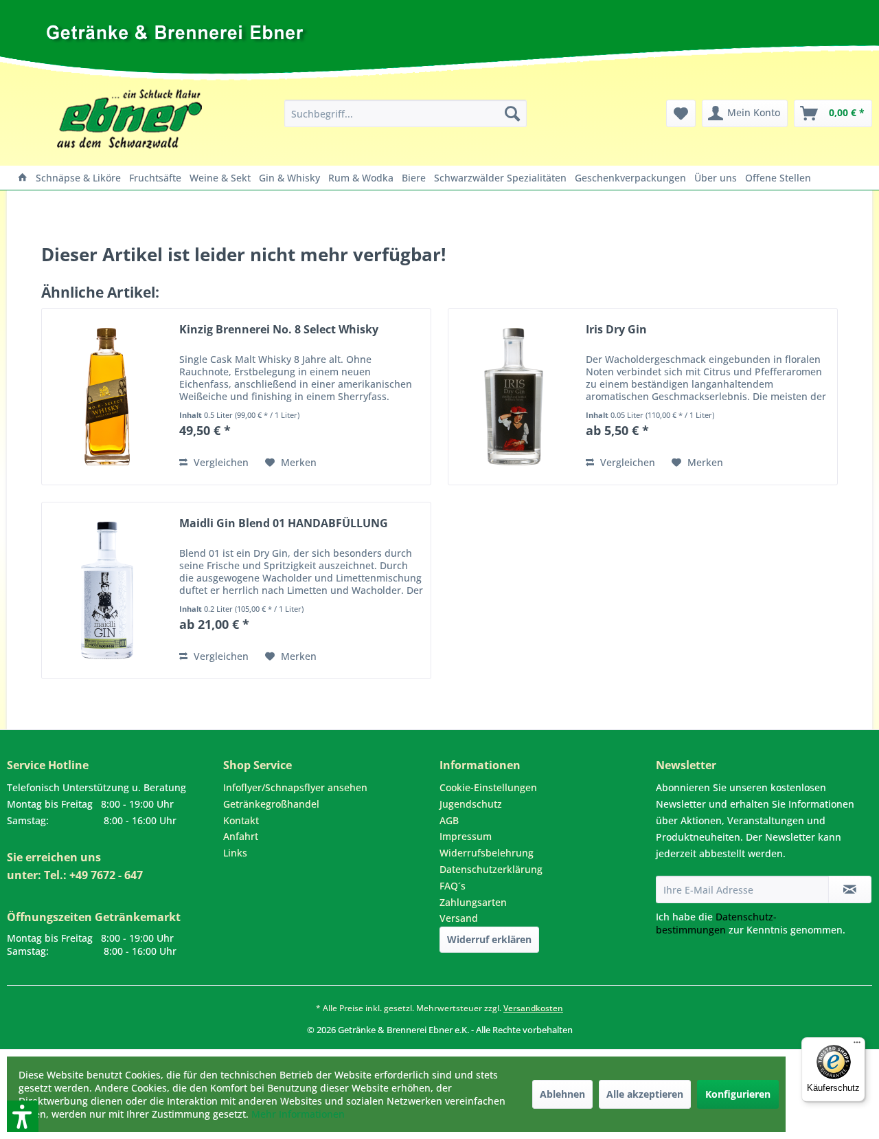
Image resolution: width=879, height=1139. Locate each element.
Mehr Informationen (298, 1113)
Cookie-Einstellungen (488, 787)
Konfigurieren (737, 1094)
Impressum (466, 836)
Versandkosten (533, 1008)
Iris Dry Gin (616, 329)
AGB (449, 820)
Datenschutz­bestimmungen (716, 923)
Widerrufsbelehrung (487, 852)
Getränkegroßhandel (271, 803)
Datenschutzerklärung (491, 869)
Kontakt (241, 820)
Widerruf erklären (489, 939)
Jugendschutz (471, 803)
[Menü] (857, 1045)
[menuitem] (405, 113)
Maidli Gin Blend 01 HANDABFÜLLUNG (283, 523)
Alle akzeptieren (644, 1094)
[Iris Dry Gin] (513, 396)
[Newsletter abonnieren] (849, 889)
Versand (459, 918)
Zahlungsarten (473, 902)
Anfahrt (240, 836)
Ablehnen (562, 1094)
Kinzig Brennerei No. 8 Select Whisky (278, 329)
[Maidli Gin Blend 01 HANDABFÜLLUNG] (107, 590)
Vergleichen (220, 462)
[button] (5, 1042)
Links (235, 852)
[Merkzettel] (681, 113)
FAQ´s (453, 885)
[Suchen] (512, 113)
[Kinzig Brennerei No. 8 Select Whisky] (107, 396)
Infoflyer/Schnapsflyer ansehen (295, 787)
